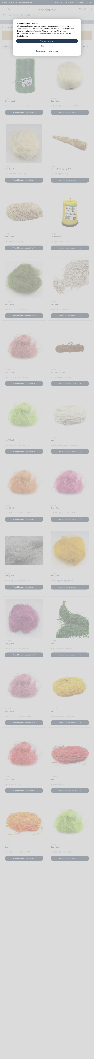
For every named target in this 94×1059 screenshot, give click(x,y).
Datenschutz (41, 51)
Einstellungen (47, 46)
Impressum (53, 51)
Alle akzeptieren (47, 41)
